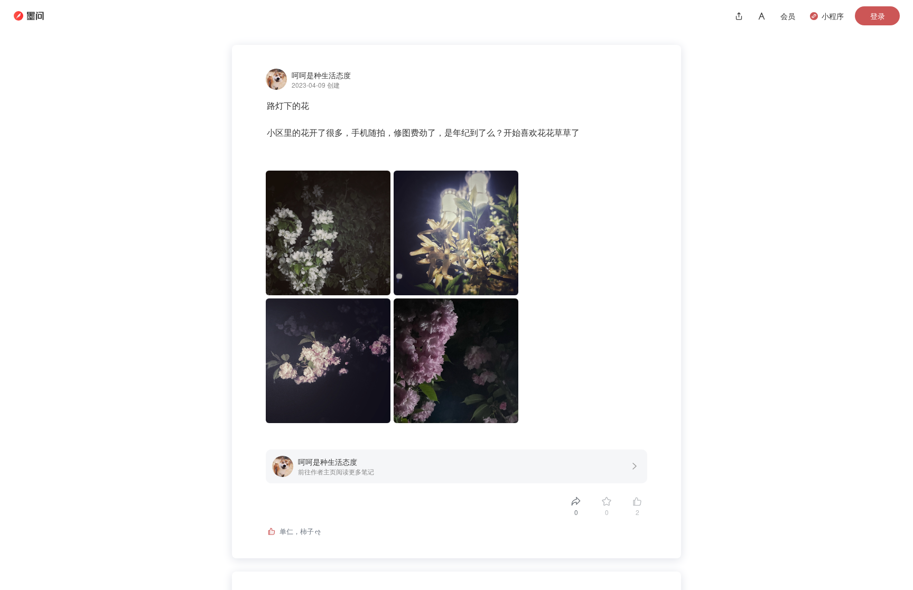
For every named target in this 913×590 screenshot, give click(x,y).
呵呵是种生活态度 (321, 75)
